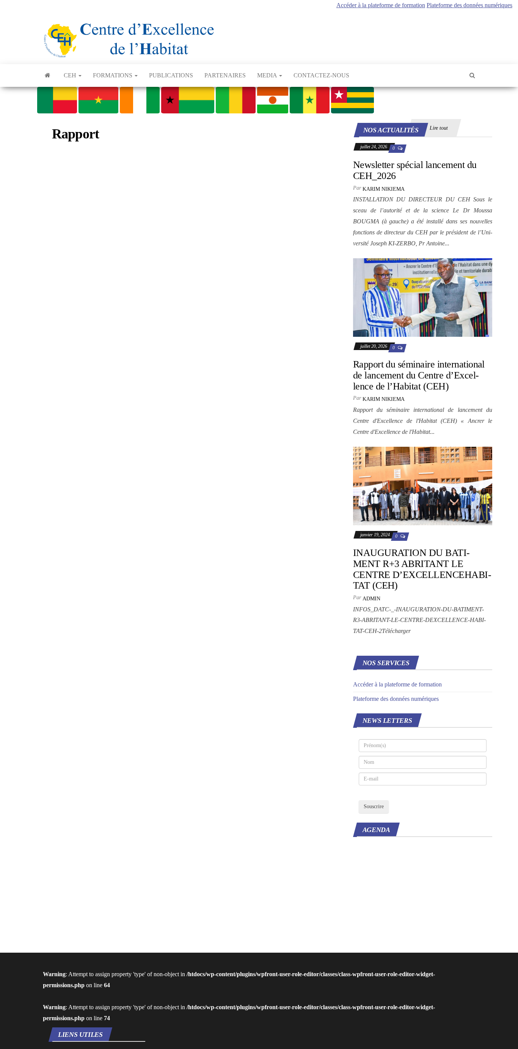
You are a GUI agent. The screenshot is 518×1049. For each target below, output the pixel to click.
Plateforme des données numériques (469, 5)
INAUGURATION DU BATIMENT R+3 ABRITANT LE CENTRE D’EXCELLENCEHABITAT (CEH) (422, 569)
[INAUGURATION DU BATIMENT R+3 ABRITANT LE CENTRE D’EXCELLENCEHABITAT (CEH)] (422, 485)
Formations (113, 75)
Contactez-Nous (321, 75)
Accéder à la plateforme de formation (380, 5)
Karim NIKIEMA (384, 189)
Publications (171, 75)
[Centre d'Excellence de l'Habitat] (47, 75)
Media (267, 75)
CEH (71, 75)
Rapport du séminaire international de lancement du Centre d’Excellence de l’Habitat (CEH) (419, 375)
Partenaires (225, 75)
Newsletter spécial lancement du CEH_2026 (415, 170)
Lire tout (439, 128)
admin (371, 598)
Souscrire (374, 806)
